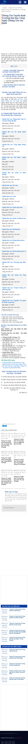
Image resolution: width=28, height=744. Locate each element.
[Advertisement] (14, 39)
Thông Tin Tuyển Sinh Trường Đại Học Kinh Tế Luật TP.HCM (19, 479)
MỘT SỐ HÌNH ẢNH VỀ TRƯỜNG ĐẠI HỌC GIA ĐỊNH (13, 86)
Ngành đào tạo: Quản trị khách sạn (14, 218)
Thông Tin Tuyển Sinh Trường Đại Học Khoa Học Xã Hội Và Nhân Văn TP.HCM (6, 481)
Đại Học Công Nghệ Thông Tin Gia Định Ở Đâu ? (14, 81)
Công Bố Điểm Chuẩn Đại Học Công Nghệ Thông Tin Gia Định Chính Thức (14, 363)
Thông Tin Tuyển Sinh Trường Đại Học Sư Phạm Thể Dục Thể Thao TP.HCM (6, 444)
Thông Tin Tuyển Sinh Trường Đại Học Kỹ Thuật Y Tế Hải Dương (17, 639)
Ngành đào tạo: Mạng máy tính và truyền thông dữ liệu (14, 120)
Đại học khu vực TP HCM (15, 7)
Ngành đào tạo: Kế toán (10, 185)
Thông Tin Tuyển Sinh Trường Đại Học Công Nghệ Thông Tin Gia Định (19, 462)
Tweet (4, 425)
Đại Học (5, 7)
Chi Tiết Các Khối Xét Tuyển (15, 78)
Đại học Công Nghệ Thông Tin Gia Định (14, 100)
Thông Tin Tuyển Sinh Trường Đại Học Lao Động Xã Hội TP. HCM (19, 442)
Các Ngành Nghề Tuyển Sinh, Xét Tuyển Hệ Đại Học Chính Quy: (13, 75)
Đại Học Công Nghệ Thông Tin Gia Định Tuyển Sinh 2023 (13, 71)
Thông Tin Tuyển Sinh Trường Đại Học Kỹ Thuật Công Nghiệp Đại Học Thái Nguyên (17, 632)
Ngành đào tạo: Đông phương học (13, 240)
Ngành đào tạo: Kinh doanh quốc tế (14, 251)
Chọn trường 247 (18, 737)
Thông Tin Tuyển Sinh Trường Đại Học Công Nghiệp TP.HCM (6, 460)
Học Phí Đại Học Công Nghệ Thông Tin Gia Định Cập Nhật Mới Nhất (14, 366)
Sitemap (16, 733)
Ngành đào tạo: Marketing (11, 229)
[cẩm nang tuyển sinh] (20, 2)
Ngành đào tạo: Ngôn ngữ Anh (12, 207)
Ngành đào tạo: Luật (9, 196)
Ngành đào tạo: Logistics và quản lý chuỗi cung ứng (14, 301)
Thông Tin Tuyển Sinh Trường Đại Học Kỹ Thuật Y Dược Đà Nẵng (17, 672)
